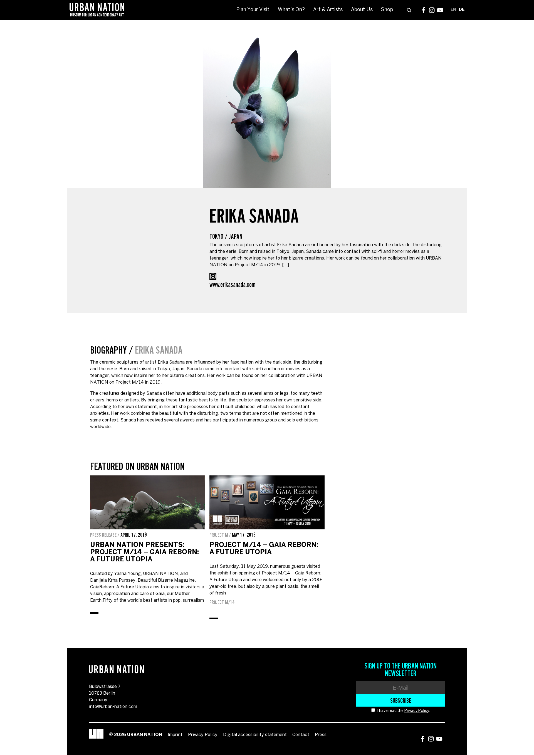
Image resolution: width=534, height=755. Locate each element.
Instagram (431, 10)
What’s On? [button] (291, 10)
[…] (285, 265)
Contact (300, 735)
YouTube (440, 10)
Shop (387, 10)
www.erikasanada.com (232, 284)
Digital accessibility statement (255, 735)
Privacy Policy (416, 711)
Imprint (175, 735)
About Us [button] (362, 10)
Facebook (423, 10)
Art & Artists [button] (328, 10)
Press (321, 735)
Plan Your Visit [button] (253, 10)
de (461, 10)
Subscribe (400, 700)
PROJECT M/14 (221, 602)
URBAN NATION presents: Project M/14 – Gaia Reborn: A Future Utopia (144, 552)
